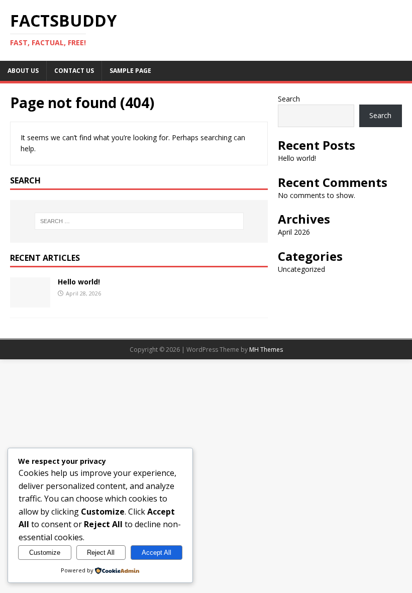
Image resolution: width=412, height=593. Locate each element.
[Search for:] (139, 221)
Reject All (101, 552)
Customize (44, 552)
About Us (23, 70)
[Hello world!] (30, 301)
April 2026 (294, 232)
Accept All (156, 552)
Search (289, 99)
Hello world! (79, 281)
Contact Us (74, 70)
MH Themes (266, 349)
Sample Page (130, 70)
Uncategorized (301, 269)
